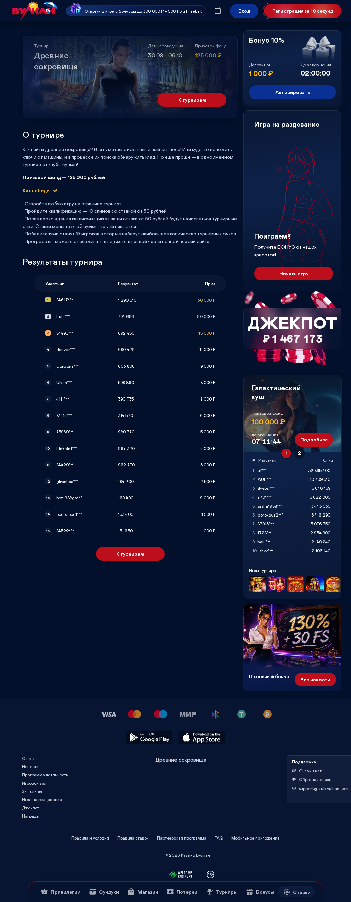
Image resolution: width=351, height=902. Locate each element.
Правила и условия (90, 838)
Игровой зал (34, 783)
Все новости (315, 679)
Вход (244, 11)
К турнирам (192, 99)
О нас (28, 758)
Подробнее (314, 439)
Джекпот (30, 807)
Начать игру (293, 273)
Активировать (292, 92)
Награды (30, 816)
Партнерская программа (181, 838)
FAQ (219, 838)
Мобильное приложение (255, 838)
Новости (30, 766)
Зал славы (32, 791)
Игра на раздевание (42, 799)
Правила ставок (133, 838)
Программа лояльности (45, 774)
